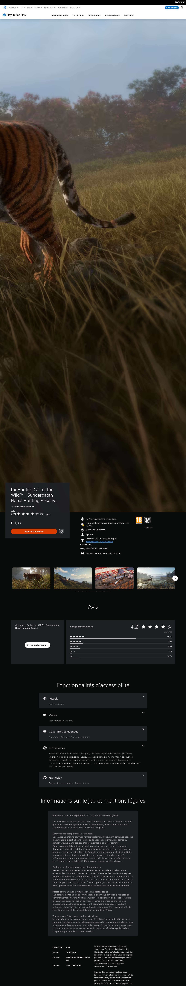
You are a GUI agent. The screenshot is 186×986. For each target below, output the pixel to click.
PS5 (22, 7)
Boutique (12, 7)
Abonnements (112, 15)
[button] (99, 541)
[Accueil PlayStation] (5, 7)
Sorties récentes (60, 15)
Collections (78, 15)
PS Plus (37, 7)
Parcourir (129, 15)
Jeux (29, 7)
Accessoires (48, 7)
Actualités (62, 7)
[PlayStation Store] (15, 15)
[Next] (175, 578)
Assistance (74, 7)
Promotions (95, 15)
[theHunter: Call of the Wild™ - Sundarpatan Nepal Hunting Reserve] (31, 578)
